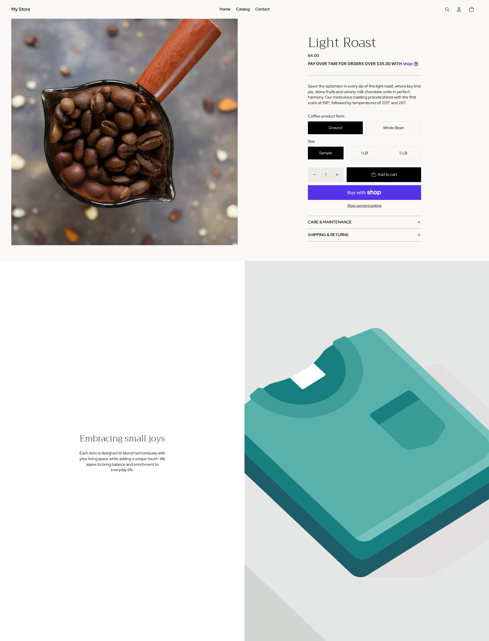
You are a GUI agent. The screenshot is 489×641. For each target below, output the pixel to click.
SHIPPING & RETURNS (328, 234)
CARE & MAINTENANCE (330, 222)
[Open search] (447, 9)
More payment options (364, 205)
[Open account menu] (459, 9)
